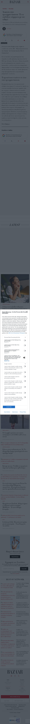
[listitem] (15, 337)
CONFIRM (9, 406)
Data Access (15, 412)
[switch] (25, 340)
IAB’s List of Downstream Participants (16, 333)
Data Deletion (7, 412)
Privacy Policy (23, 412)
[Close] (27, 312)
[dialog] (15, 362)
